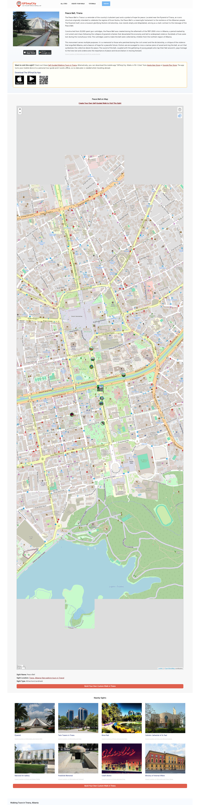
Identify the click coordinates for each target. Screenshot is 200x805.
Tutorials (92, 4)
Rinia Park (105, 735)
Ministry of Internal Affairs (155, 775)
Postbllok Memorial (65, 775)
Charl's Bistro (106, 775)
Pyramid (18, 735)
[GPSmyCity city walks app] (29, 4)
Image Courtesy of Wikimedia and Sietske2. (71, 779)
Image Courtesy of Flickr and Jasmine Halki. (114, 739)
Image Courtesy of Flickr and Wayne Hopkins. (158, 739)
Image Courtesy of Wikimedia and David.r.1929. (28, 739)
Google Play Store (170, 65)
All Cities (64, 4)
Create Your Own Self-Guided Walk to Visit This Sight (100, 103)
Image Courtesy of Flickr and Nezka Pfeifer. (27, 779)
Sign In (106, 4)
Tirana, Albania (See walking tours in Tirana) (46, 678)
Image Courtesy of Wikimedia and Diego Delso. (159, 779)
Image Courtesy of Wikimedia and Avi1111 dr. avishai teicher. (82, 54)
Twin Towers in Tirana (66, 735)
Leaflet (160, 668)
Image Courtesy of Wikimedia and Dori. (69, 739)
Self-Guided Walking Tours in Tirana (62, 65)
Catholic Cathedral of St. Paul (156, 735)
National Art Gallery (22, 775)
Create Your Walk (78, 4)
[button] (100, 388)
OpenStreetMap (170, 668)
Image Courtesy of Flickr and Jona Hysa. (113, 779)
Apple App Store (153, 65)
